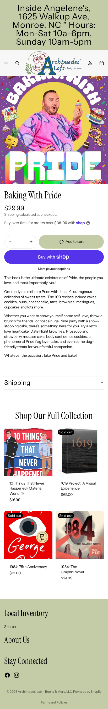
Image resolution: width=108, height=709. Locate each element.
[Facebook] (7, 675)
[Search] (17, 63)
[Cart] (101, 63)
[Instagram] (16, 675)
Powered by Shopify (87, 692)
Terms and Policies (54, 702)
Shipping (17, 382)
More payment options (54, 269)
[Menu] (6, 63)
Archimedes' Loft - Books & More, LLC (45, 692)
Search (10, 626)
